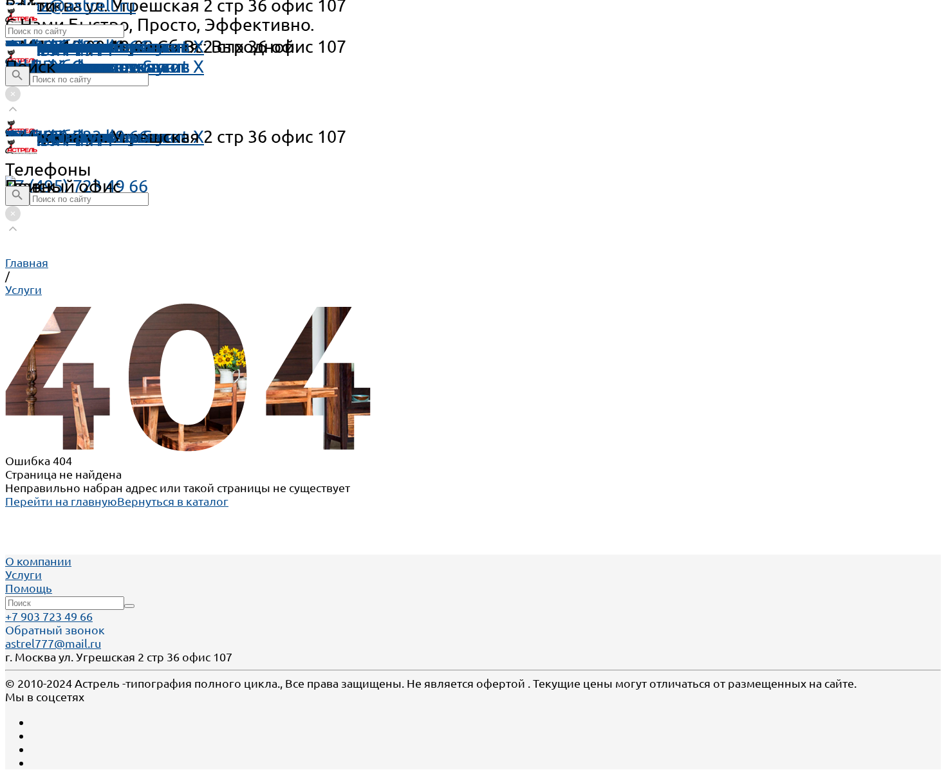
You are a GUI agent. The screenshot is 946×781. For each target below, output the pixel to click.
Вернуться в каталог (172, 501)
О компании (38, 561)
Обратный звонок (55, 629)
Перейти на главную (61, 501)
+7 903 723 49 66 (49, 616)
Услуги (23, 574)
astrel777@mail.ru (53, 643)
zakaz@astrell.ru (70, 136)
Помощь (40, 46)
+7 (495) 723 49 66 (76, 186)
